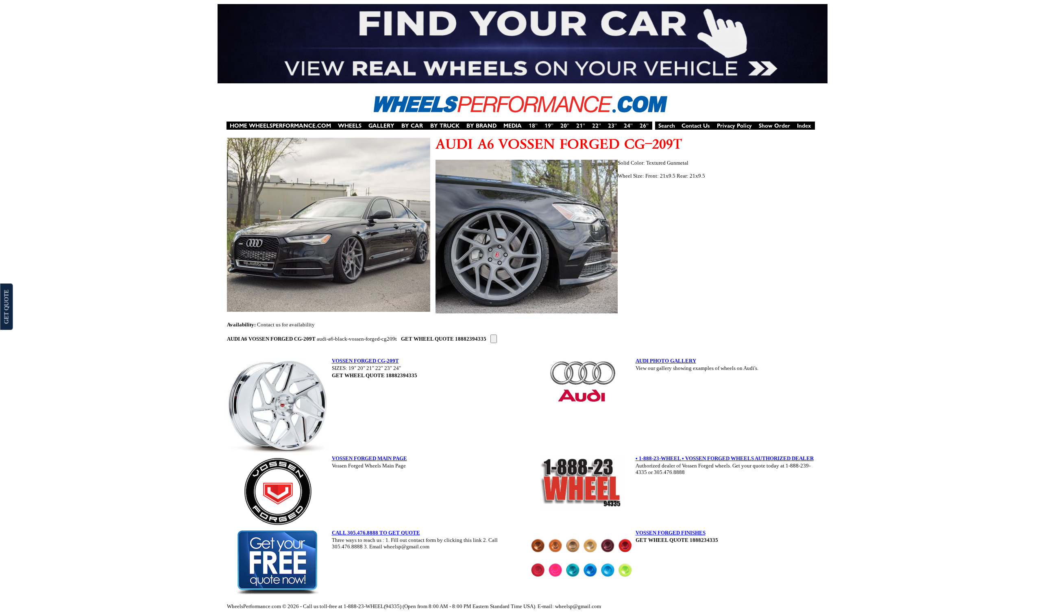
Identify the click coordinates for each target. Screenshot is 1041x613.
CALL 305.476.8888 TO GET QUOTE (376, 533)
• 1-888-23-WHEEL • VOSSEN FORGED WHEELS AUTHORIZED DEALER (725, 458)
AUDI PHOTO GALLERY (666, 361)
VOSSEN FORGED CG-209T (365, 361)
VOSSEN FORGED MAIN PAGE (369, 458)
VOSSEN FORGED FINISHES (671, 533)
